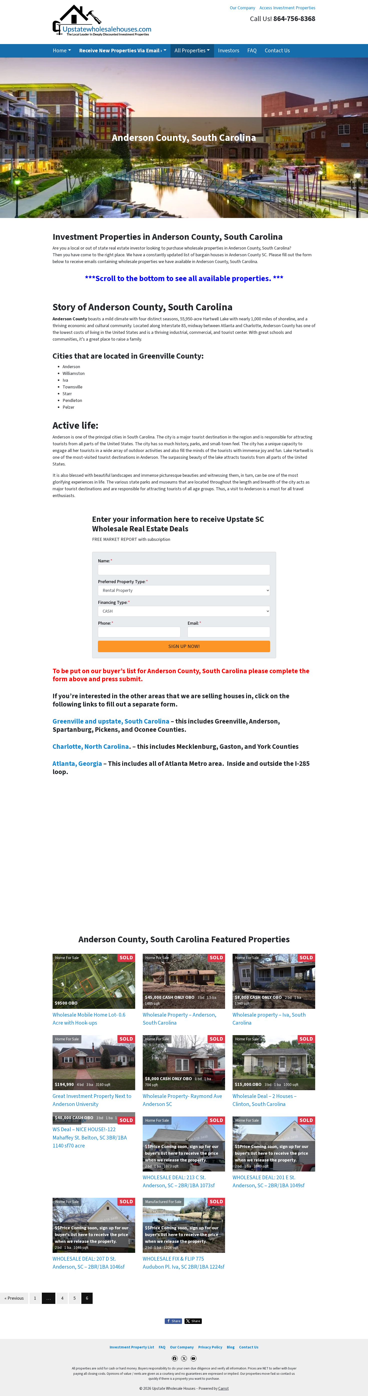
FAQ (252, 51)
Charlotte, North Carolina (91, 747)
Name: (105, 561)
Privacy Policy (210, 1347)
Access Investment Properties (287, 8)
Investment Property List (132, 1347)
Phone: (105, 623)
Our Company (242, 8)
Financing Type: (114, 602)
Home (60, 51)
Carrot (223, 1388)
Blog (231, 1347)
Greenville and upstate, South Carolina (111, 721)
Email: (194, 623)
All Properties (190, 51)
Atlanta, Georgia (77, 764)
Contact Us (277, 51)
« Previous (14, 1298)
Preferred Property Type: (123, 582)
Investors (228, 51)
